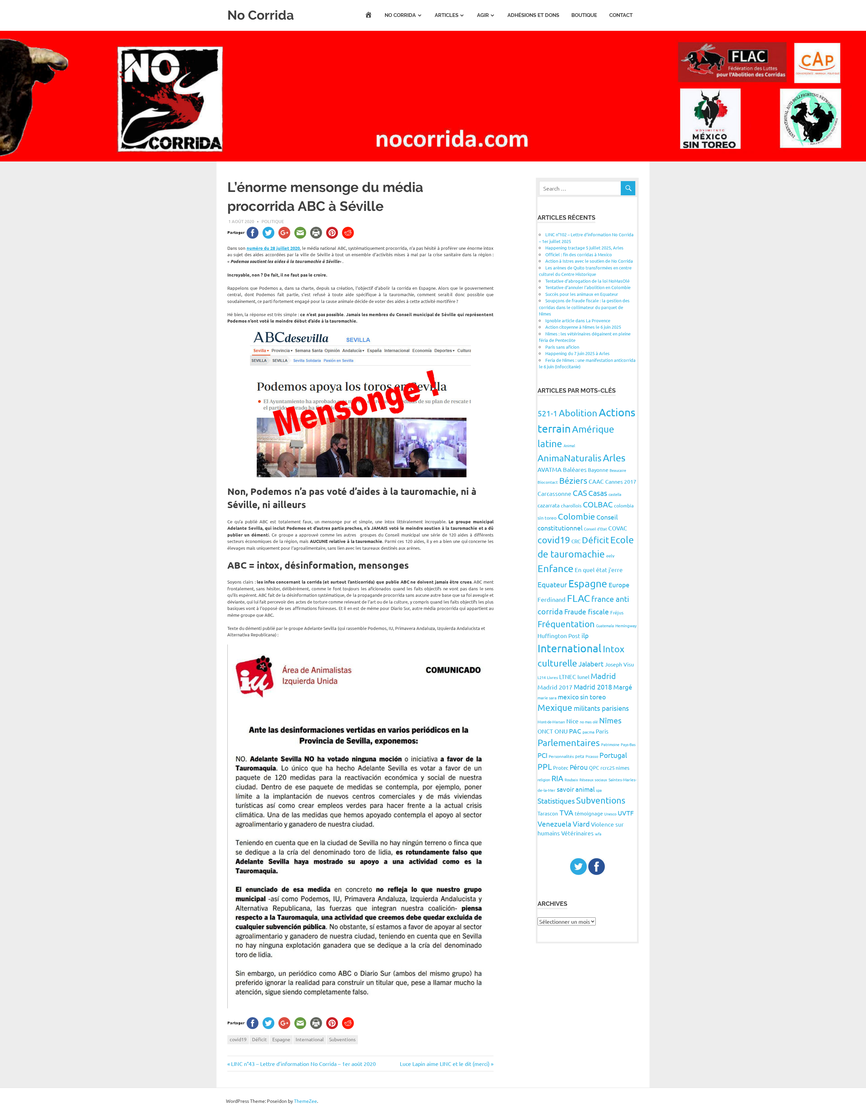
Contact (621, 15)
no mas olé (589, 721)
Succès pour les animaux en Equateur (581, 294)
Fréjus (616, 612)
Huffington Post (559, 635)
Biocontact (548, 482)
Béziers (573, 480)
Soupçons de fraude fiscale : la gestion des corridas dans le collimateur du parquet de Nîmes (584, 307)
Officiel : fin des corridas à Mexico (578, 254)
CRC (575, 541)
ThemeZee (305, 1101)
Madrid (603, 676)
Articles (446, 15)
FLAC (578, 598)
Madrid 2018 (593, 686)
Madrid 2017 (555, 687)
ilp (585, 635)
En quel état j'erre (599, 569)
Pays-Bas (628, 744)
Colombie (576, 516)
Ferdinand (552, 599)
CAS (580, 493)
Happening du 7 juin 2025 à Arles (577, 353)
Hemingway (626, 625)
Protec (560, 767)
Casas (597, 492)
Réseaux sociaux (593, 779)
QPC (594, 767)
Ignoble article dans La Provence (577, 320)
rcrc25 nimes (615, 767)
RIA (557, 778)
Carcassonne (554, 493)
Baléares (575, 469)
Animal (569, 445)
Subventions (342, 1039)
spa (599, 790)
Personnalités (561, 756)
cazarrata (549, 505)
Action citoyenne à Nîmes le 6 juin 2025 (583, 327)
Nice (572, 720)
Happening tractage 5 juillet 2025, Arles (584, 247)
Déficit (259, 1039)
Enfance (555, 568)
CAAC (596, 481)
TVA (566, 812)
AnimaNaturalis (569, 457)
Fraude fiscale (586, 611)
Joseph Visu (619, 664)
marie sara (547, 697)
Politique (272, 221)
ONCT (545, 731)
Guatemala (605, 625)
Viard (581, 823)
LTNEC (567, 676)
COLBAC (598, 504)
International (310, 1039)
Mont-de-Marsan (551, 721)
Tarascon (548, 813)
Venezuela (554, 823)
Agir (483, 15)
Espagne (281, 1039)
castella (615, 494)
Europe (619, 585)
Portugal (613, 754)
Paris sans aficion (562, 347)
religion (544, 779)
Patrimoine (610, 744)
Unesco (610, 813)
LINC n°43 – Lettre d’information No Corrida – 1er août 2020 (303, 1063)
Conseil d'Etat (595, 528)
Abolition (578, 412)
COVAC (617, 527)
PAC (575, 731)
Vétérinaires (577, 832)
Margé (622, 687)
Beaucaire (618, 470)
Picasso (592, 756)
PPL (545, 766)
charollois (571, 505)
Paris (602, 731)
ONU (561, 731)
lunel (583, 676)
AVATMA (550, 469)
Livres (552, 677)
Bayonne (598, 469)
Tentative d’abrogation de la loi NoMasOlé (587, 281)
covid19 (238, 1039)
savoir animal (576, 789)
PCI (542, 755)
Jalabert (590, 663)
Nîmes (610, 720)
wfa (598, 833)
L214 (542, 677)
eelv (610, 556)
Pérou (579, 767)
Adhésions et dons (533, 15)
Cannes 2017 (620, 481)
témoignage (589, 813)
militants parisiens (601, 708)
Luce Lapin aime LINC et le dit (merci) (444, 1063)
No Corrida (260, 15)
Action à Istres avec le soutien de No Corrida (589, 261)
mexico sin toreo (582, 697)
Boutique (584, 15)
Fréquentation (566, 624)
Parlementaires (569, 742)
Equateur (552, 584)
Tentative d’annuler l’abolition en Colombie (588, 287)
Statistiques (556, 800)
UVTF (626, 813)
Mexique (555, 707)
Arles (614, 457)
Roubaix (571, 779)
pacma (588, 732)
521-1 (547, 413)
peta (579, 756)
